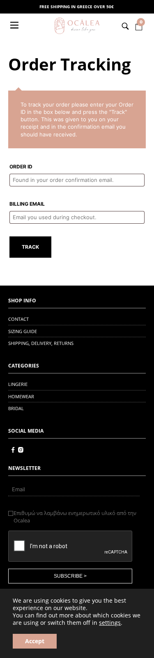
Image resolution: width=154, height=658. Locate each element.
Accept (34, 641)
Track (30, 247)
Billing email (27, 204)
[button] (15, 26)
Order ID (20, 166)
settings (110, 622)
